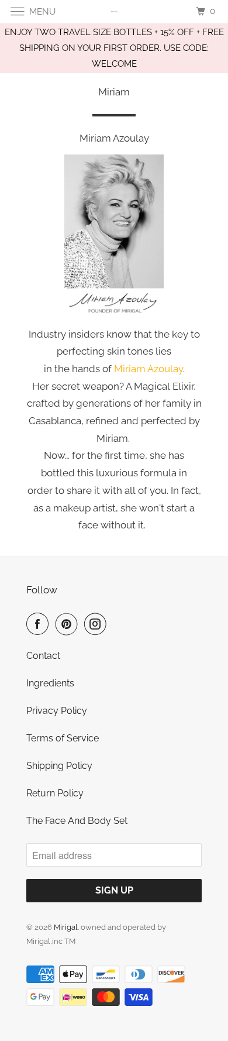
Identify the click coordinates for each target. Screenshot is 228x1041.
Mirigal (66, 927)
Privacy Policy (56, 710)
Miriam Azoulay (148, 369)
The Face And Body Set (76, 820)
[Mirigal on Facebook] (39, 624)
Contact (43, 655)
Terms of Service (62, 738)
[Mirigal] (114, 11)
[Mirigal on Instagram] (97, 624)
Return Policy (55, 793)
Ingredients (50, 683)
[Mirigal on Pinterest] (69, 624)
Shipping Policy (59, 765)
